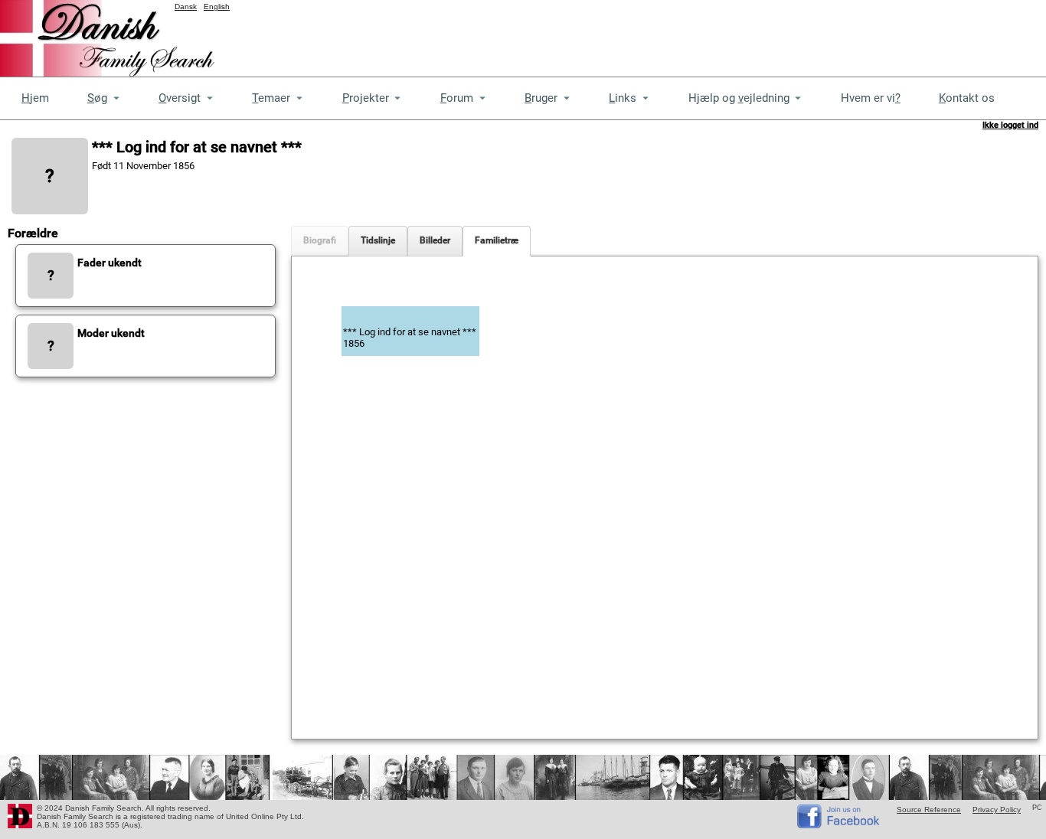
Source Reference (929, 809)
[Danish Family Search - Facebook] (839, 825)
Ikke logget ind (1010, 125)
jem (35, 98)
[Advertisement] (767, 34)
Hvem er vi (871, 98)
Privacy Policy (996, 809)
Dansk (186, 6)
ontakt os (967, 98)
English (217, 6)
